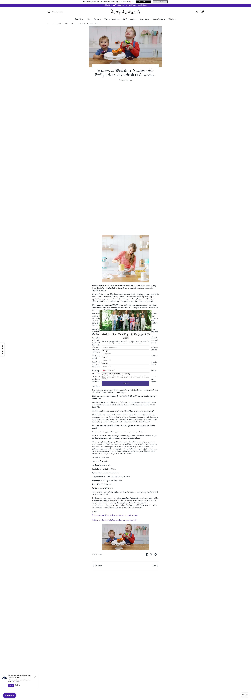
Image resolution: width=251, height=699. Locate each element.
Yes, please (143, 1)
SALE (125, 19)
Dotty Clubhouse (159, 19)
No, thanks (160, 1)
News (54, 24)
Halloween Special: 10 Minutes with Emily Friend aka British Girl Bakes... (81, 24)
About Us (143, 19)
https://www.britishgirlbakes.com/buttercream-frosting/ (114, 520)
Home (49, 24)
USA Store (172, 19)
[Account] (197, 12)
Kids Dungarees (93, 19)
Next (154, 566)
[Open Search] (49, 12)
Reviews (133, 19)
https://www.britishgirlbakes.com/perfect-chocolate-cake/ (115, 515)
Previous (98, 566)
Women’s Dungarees (112, 19)
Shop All (78, 19)
